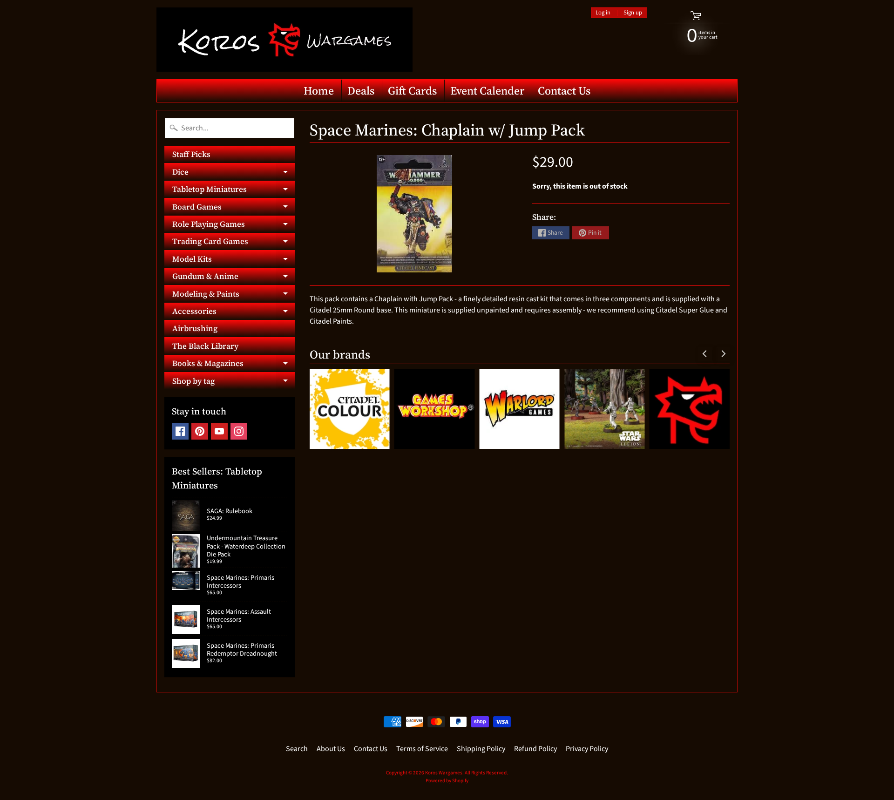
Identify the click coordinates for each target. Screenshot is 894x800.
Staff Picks (191, 154)
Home (319, 90)
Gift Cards (412, 90)
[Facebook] (180, 431)
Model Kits (233, 260)
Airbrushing (194, 328)
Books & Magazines (233, 365)
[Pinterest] (199, 431)
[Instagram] (238, 431)
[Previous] (705, 354)
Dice (233, 173)
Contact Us (564, 90)
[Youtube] (219, 431)
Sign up (632, 13)
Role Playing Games (233, 225)
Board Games (233, 208)
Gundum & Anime (233, 278)
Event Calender (487, 90)
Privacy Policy (587, 749)
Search (297, 749)
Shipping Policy (481, 749)
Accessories (233, 312)
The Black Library (205, 346)
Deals (360, 90)
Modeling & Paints (233, 295)
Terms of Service (422, 749)
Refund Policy (535, 749)
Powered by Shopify (447, 780)
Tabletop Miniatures (233, 190)
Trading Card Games (233, 243)
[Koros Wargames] (284, 39)
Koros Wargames (443, 772)
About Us (331, 749)
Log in (603, 13)
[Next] (723, 354)
